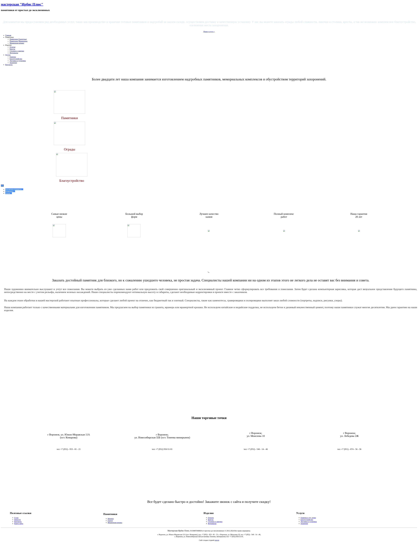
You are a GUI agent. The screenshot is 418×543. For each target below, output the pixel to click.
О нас (16, 518)
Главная (8, 35)
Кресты (12, 49)
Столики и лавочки (17, 51)
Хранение (13, 63)
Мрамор (111, 519)
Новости (17, 520)
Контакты (9, 65)
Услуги (7, 55)
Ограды (12, 47)
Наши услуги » (209, 32)
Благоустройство (16, 59)
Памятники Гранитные (18, 39)
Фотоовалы (14, 53)
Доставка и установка (18, 61)
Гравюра (13, 57)
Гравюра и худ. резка (308, 518)
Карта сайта (18, 524)
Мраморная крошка (17, 43)
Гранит (110, 521)
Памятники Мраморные (18, 41)
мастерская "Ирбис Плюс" (22, 4)
